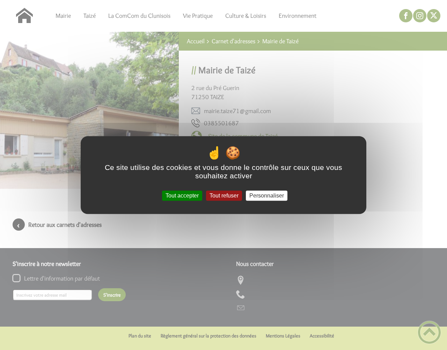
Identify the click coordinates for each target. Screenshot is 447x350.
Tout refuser (224, 196)
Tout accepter (182, 196)
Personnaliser (266, 196)
